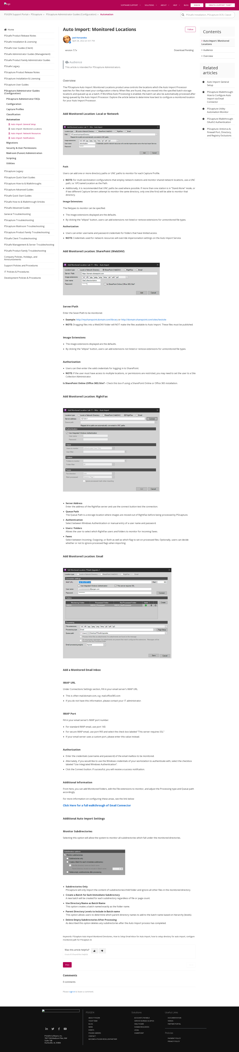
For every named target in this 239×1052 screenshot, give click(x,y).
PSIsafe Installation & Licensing (20, 41)
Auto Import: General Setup (23, 124)
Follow (190, 29)
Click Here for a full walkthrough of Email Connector (97, 805)
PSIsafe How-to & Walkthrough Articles (24, 201)
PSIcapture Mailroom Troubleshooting (24, 226)
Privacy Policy (174, 1041)
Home (11, 29)
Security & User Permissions (21, 147)
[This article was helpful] (94, 951)
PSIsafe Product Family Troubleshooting (25, 250)
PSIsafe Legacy (12, 66)
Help (175, 5)
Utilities (10, 163)
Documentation (174, 1018)
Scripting (11, 158)
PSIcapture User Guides (16, 84)
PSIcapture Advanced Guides (18, 189)
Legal (136, 1030)
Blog (186, 5)
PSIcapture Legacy (13, 171)
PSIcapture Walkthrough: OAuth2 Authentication (220, 120)
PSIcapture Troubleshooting (19, 220)
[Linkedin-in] (46, 1029)
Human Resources (141, 1027)
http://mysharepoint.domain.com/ (93, 319)
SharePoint (139, 1033)
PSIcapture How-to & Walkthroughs (22, 183)
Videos (170, 1021)
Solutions (149, 5)
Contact (92, 1036)
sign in (72, 991)
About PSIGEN (94, 1018)
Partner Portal (174, 1024)
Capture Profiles (15, 109)
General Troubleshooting (17, 214)
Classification (13, 114)
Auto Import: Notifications (23, 138)
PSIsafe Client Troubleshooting (20, 238)
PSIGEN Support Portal (16, 14)
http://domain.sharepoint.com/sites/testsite (143, 319)
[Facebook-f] (59, 1029)
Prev (67, 964)
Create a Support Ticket (220, 5)
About (164, 5)
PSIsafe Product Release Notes (20, 35)
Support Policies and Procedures (21, 265)
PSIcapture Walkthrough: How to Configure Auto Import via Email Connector (220, 96)
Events (91, 1030)
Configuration (13, 104)
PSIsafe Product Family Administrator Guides (27, 60)
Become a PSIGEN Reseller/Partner (103, 1039)
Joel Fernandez (79, 37)
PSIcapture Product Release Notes (22, 72)
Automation (106, 14)
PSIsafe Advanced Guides (17, 207)
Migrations (12, 142)
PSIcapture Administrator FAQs (23, 98)
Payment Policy (174, 1038)
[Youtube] (65, 1029)
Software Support (129, 5)
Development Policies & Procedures (22, 277)
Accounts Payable (142, 1018)
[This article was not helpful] (102, 951)
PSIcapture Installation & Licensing (22, 78)
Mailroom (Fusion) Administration (24, 153)
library (114, 319)
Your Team (93, 1021)
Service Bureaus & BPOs (144, 1021)
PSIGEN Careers (95, 1033)
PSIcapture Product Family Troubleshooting (27, 232)
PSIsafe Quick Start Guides (18, 195)
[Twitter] (53, 1029)
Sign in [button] (197, 5)
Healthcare (139, 1024)
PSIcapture (36, 14)
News (91, 1027)
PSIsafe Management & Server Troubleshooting (29, 244)
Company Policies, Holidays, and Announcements (20, 258)
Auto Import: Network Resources (26, 133)
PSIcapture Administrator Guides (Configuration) (71, 14)
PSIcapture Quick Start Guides (19, 177)
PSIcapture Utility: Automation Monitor (217, 110)
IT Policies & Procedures (16, 271)
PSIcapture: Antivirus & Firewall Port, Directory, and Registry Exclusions (219, 132)
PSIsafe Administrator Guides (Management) (27, 54)
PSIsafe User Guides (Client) (18, 48)
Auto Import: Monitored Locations (26, 129)
